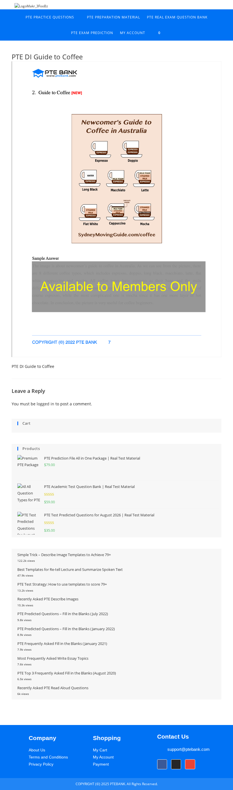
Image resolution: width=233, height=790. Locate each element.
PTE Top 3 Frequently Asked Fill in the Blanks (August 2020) (66, 673)
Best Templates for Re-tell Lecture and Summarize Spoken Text (70, 569)
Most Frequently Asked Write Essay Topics (52, 658)
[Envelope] (190, 764)
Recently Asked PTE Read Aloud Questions (52, 687)
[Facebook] (162, 764)
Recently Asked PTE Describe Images (47, 599)
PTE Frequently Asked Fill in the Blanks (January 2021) (62, 643)
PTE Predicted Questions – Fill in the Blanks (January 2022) (66, 628)
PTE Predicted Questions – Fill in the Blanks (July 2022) (62, 613)
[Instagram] (176, 764)
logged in (45, 403)
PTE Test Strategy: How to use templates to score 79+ (62, 584)
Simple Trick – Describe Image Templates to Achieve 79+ (64, 554)
